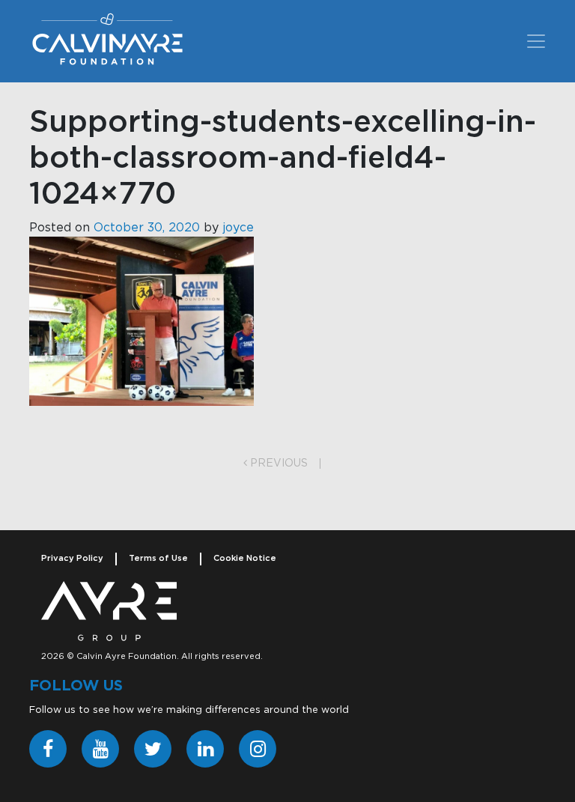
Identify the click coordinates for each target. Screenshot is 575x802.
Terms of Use (158, 558)
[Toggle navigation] (536, 41)
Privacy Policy (72, 558)
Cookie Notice (244, 558)
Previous (277, 463)
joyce (238, 228)
